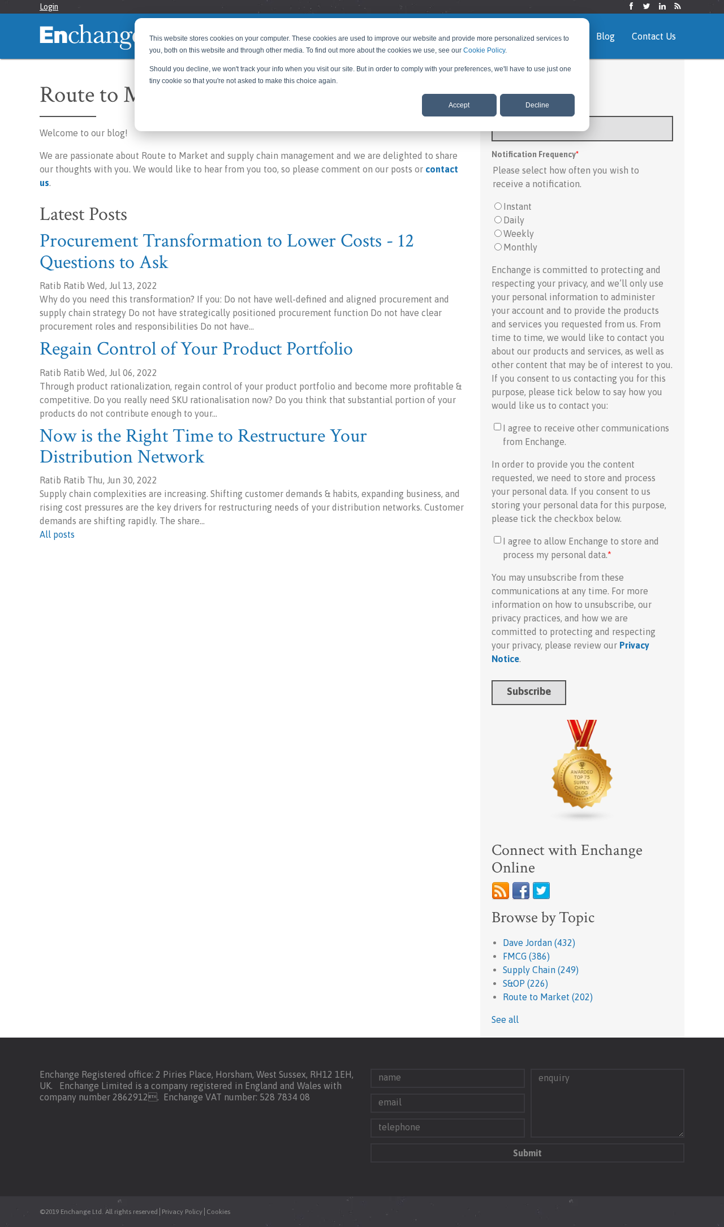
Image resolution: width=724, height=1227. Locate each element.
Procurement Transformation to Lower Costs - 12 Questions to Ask (227, 251)
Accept (459, 105)
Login (49, 6)
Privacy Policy (182, 1212)
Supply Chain (541, 970)
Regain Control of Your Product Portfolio (196, 348)
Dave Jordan (539, 942)
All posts (57, 534)
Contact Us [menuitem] (654, 36)
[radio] (582, 206)
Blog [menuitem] (605, 36)
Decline (537, 105)
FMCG (526, 956)
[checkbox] (582, 227)
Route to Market (548, 997)
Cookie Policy (484, 50)
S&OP (525, 983)
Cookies (218, 1212)
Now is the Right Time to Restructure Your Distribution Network (203, 446)
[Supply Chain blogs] (582, 771)
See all (505, 1019)
